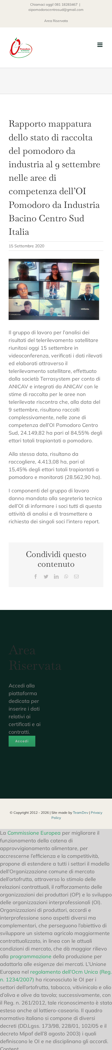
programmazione (30, 956)
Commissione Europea (34, 833)
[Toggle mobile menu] (100, 45)
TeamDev (80, 812)
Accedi (22, 741)
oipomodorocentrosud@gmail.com (56, 9)
